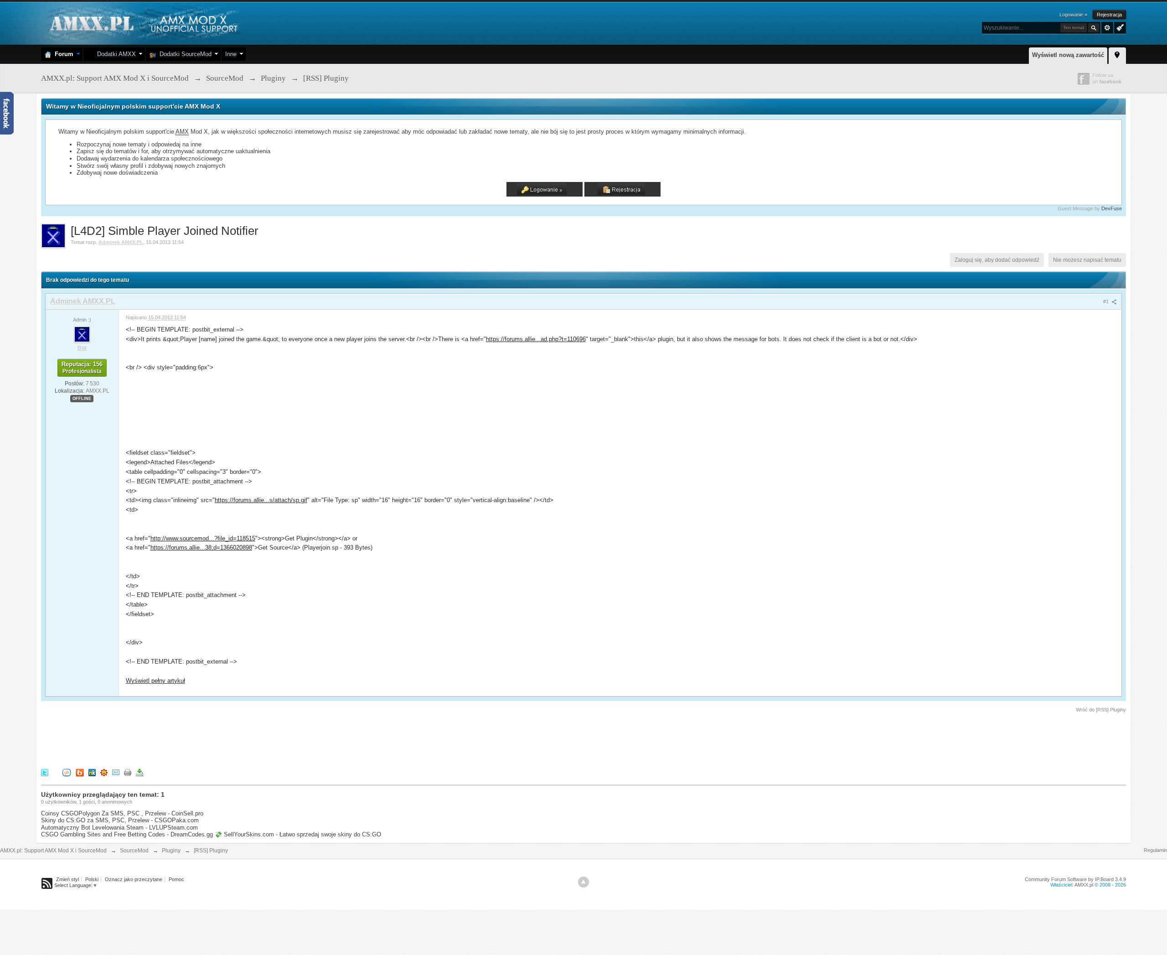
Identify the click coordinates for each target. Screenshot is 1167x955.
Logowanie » (1073, 14)
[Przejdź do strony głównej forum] (142, 22)
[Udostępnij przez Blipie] (80, 771)
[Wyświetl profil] (82, 334)
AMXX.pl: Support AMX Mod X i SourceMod (53, 850)
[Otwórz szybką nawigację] (1117, 54)
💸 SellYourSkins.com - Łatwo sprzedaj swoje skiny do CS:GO (298, 834)
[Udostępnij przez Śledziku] (92, 771)
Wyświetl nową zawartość (1068, 55)
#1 (1106, 301)
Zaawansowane (1107, 28)
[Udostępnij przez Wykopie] (66, 771)
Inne (231, 54)
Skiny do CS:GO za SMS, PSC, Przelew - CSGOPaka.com (120, 820)
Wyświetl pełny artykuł (155, 680)
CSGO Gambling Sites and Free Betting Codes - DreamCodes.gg (127, 834)
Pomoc (176, 879)
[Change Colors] (1119, 27)
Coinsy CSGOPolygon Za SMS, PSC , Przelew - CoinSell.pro (122, 813)
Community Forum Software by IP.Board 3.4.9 (1075, 879)
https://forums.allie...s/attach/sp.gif (261, 500)
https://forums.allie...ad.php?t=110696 (536, 339)
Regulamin (1155, 850)
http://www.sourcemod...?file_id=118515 (202, 538)
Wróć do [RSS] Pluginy (1101, 709)
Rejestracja (1109, 14)
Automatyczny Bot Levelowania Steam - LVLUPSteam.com (119, 827)
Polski (91, 879)
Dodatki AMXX (114, 54)
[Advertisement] (207, 738)
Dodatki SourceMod (184, 54)
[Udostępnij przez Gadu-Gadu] (104, 771)
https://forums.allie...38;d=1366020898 (201, 547)
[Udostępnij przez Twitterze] (44, 771)
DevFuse (1111, 208)
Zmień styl (67, 879)
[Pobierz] (139, 771)
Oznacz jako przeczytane (133, 879)
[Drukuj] (127, 771)
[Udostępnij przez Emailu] (115, 771)
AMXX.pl (1083, 885)
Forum (62, 54)
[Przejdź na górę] (583, 882)
